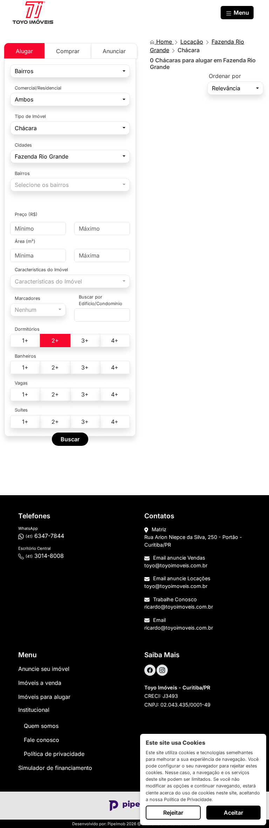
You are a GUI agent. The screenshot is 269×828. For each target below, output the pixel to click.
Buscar (70, 439)
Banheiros (25, 356)
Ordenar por (225, 75)
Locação (191, 41)
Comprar (68, 51)
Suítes (21, 410)
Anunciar (114, 51)
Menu (240, 12)
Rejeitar (173, 812)
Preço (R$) (26, 214)
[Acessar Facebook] (150, 670)
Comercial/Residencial (38, 88)
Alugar (24, 51)
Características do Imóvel (41, 269)
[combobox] (70, 71)
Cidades (23, 145)
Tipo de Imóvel (30, 116)
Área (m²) (25, 241)
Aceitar (233, 812)
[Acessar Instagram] (162, 670)
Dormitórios (27, 329)
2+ (55, 340)
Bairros (22, 173)
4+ (114, 340)
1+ (25, 340)
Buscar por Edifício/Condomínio (100, 300)
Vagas (21, 383)
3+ (85, 340)
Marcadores (27, 298)
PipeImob (116, 823)
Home (164, 41)
